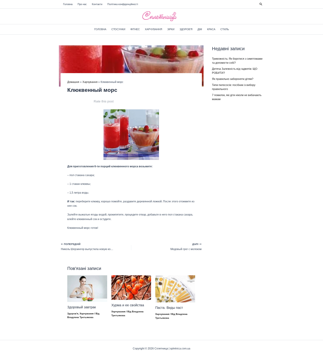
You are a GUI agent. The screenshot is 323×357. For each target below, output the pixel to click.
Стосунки (118, 29)
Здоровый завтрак (81, 307)
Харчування (153, 29)
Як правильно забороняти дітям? (232, 78)
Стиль (224, 29)
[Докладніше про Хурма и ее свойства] (131, 287)
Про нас (82, 4)
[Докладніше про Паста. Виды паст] (175, 288)
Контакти (97, 4)
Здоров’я (186, 29)
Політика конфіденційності (122, 4)
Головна (68, 4)
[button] (260, 4)
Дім (200, 29)
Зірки (170, 29)
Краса (211, 29)
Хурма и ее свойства (127, 305)
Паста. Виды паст (169, 307)
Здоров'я (72, 313)
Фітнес (135, 29)
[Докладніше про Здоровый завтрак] (87, 288)
